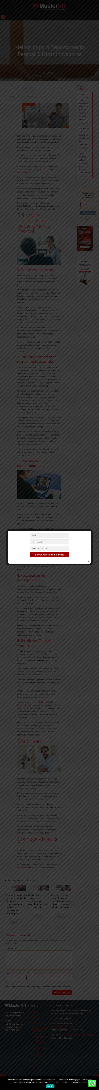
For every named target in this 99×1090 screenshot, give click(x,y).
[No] (95, 1083)
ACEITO (50, 1086)
